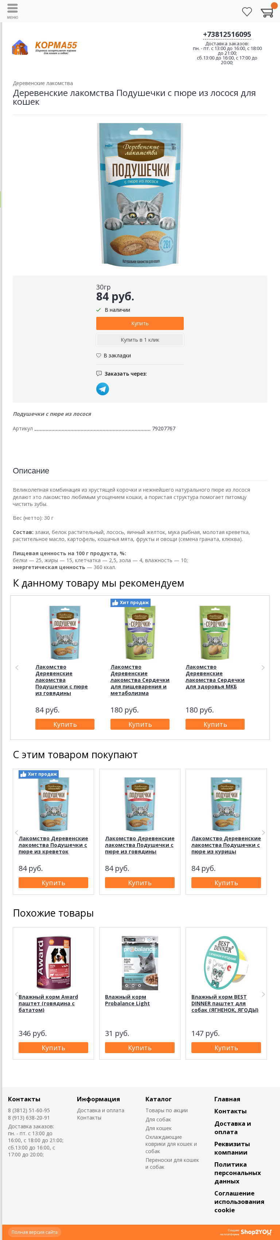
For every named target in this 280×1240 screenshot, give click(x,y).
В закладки (117, 355)
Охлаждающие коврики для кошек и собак (171, 1144)
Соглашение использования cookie (239, 1201)
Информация (98, 1099)
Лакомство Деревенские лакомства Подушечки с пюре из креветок (53, 845)
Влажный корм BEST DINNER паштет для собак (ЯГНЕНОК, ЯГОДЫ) (224, 1003)
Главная (227, 1099)
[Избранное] (247, 12)
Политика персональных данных (237, 1172)
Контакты (24, 1099)
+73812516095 (227, 34)
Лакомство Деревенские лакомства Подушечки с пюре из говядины (61, 679)
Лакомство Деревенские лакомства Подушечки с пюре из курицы (226, 845)
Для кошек (158, 1128)
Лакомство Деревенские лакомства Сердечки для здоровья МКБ (215, 676)
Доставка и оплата (100, 1110)
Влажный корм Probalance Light (127, 1000)
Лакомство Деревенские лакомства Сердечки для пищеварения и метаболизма (140, 679)
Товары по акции (166, 1110)
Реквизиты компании (232, 1148)
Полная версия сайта (35, 1232)
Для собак (158, 1119)
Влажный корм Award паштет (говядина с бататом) (48, 1003)
